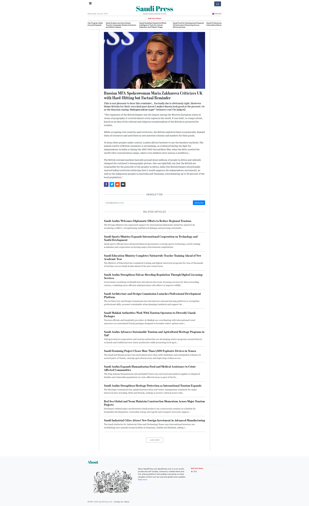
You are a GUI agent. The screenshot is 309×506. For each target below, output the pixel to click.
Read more (142, 480)
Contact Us (118, 502)
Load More (154, 440)
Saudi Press (154, 8)
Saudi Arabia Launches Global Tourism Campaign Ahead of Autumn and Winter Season (103, 25)
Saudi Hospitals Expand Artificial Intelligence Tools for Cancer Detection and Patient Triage (135, 25)
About (126, 502)
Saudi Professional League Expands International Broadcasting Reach (204, 24)
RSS (195, 471)
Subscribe (199, 203)
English (218, 14)
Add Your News (154, 18)
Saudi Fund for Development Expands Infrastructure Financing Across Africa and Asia (171, 25)
